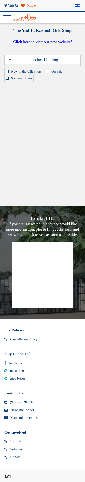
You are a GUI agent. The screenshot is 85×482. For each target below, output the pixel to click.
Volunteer (17, 449)
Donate (15, 457)
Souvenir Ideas (21, 78)
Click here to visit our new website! (42, 42)
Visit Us (15, 441)
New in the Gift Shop (26, 71)
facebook (15, 363)
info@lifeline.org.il (23, 410)
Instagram (17, 370)
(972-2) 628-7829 (22, 402)
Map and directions (24, 417)
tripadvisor (17, 378)
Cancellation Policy (24, 339)
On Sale (57, 71)
